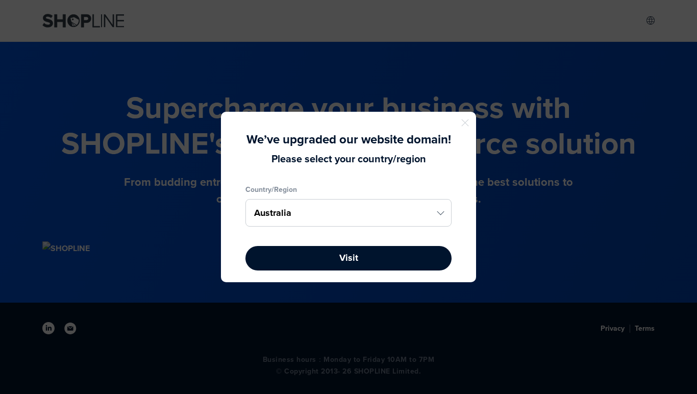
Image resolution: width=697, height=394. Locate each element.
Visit (348, 257)
